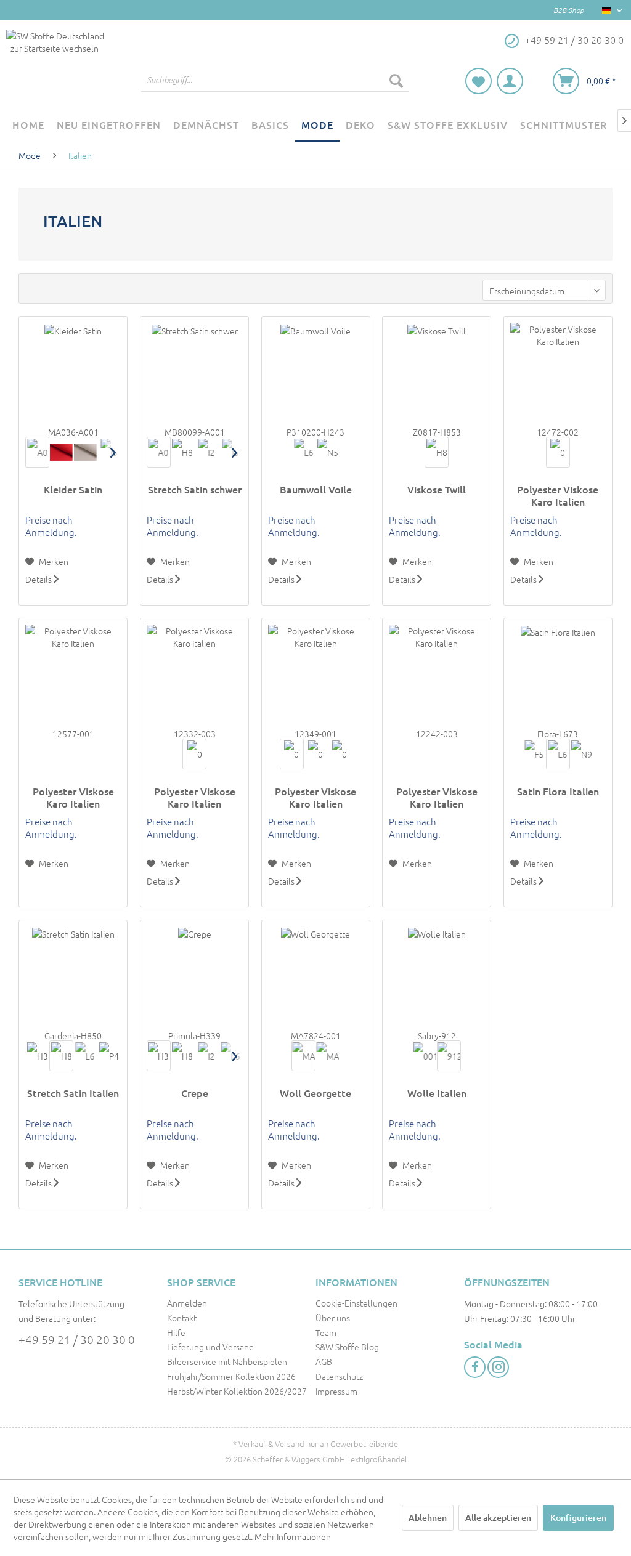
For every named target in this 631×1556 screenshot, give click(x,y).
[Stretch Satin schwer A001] (159, 452)
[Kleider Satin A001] (37, 452)
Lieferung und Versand (210, 1346)
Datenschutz (339, 1376)
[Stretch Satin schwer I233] (207, 452)
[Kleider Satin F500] (61, 452)
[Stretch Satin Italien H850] (61, 1055)
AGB (324, 1361)
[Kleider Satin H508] (85, 452)
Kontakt (182, 1317)
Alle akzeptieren (498, 1517)
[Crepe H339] (159, 1055)
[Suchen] (396, 80)
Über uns (333, 1317)
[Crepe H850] (183, 1055)
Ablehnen (428, 1517)
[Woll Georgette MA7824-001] (303, 1055)
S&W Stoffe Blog (347, 1346)
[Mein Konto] (510, 81)
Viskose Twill (436, 489)
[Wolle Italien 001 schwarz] (425, 1055)
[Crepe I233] (207, 1055)
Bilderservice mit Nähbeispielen (227, 1361)
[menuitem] (275, 80)
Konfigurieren (578, 1517)
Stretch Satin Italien (73, 1093)
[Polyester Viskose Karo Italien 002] (558, 452)
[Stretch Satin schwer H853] (183, 452)
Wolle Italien (436, 1093)
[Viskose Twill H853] (437, 452)
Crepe (194, 1093)
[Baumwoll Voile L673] (303, 452)
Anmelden (187, 1303)
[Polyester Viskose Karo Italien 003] (194, 754)
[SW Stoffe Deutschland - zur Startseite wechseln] (55, 64)
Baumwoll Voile (316, 489)
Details (39, 579)
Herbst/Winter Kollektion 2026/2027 (237, 1391)
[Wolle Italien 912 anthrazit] (449, 1055)
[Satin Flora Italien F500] (534, 754)
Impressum (336, 1391)
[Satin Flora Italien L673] (558, 754)
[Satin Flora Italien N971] (582, 754)
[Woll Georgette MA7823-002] (328, 1055)
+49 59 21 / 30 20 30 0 (76, 1339)
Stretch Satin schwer (195, 489)
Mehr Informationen (292, 1536)
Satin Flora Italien (558, 791)
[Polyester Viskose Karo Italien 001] (292, 754)
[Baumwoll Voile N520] (328, 452)
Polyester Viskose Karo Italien (557, 495)
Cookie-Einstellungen (356, 1303)
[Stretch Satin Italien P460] (109, 1055)
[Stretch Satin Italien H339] (37, 1055)
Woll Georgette (315, 1093)
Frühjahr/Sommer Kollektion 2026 (231, 1376)
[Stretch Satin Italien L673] (85, 1055)
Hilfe (176, 1332)
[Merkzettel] (478, 81)
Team (326, 1332)
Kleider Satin (73, 489)
